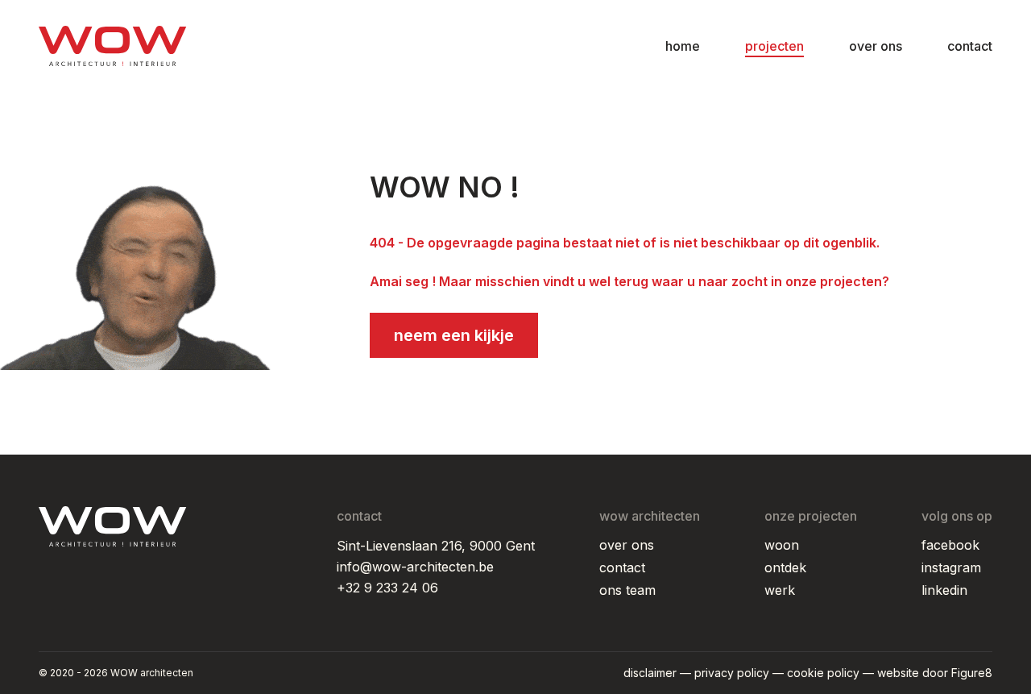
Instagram (951, 567)
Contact (969, 46)
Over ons (875, 46)
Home (682, 46)
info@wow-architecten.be (415, 567)
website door (934, 672)
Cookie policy (823, 672)
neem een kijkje (454, 335)
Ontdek (785, 567)
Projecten (774, 46)
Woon (781, 545)
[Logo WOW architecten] (112, 46)
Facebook (950, 545)
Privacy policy (731, 672)
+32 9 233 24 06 (387, 588)
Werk (779, 590)
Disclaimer (650, 672)
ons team (627, 590)
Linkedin (944, 590)
